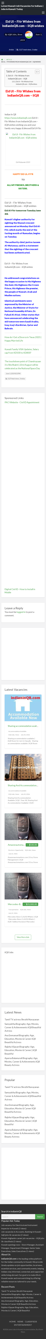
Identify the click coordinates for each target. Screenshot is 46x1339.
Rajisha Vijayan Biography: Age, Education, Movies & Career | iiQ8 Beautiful (21, 1050)
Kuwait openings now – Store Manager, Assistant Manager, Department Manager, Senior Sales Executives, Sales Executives (22, 1247)
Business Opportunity (15, 850)
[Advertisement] (23, 496)
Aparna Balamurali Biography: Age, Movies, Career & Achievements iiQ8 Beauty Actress (22, 1061)
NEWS (20, 1321)
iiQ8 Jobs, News (15, 34)
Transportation (13, 910)
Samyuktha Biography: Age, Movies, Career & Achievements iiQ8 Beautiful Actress (23, 1027)
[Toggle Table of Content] (36, 72)
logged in (21, 612)
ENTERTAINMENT (23, 1325)
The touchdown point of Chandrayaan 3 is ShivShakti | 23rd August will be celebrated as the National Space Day (23, 365)
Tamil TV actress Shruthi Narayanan (22, 1019)
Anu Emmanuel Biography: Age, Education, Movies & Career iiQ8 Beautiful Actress (20, 1039)
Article (11, 49)
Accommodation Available (17, 731)
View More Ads (23, 937)
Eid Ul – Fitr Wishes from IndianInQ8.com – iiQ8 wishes (26, 83)
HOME (12, 1321)
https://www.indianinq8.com (18, 118)
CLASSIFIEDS (31, 1321)
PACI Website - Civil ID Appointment (22, 402)
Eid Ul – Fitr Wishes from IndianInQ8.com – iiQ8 (18, 77)
